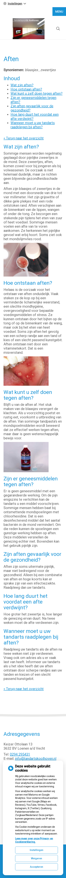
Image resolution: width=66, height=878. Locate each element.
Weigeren (36, 858)
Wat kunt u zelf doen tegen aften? (36, 93)
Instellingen (36, 850)
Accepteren (36, 866)
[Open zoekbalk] (58, 28)
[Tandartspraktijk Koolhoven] (28, 28)
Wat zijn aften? (22, 85)
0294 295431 (20, 754)
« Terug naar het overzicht (24, 138)
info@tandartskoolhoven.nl (35, 758)
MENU (59, 11)
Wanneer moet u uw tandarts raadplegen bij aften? (33, 125)
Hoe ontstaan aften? (26, 89)
